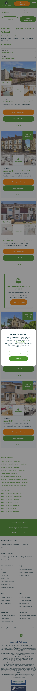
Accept (18, 359)
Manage (18, 353)
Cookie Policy (20, 342)
